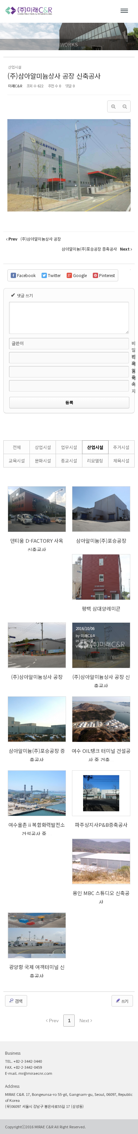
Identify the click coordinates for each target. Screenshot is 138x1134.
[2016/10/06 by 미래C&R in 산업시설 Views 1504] (101, 509)
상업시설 (43, 447)
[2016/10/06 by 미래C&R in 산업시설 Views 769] (37, 719)
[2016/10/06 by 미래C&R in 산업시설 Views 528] (101, 793)
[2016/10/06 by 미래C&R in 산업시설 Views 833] (101, 577)
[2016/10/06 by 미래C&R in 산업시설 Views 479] (37, 935)
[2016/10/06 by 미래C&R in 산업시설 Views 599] (37, 645)
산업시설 (95, 447)
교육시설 (17, 460)
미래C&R (15, 85)
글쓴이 (18, 343)
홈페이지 (134, 381)
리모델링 (95, 460)
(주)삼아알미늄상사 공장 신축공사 (53, 76)
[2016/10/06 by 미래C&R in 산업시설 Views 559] (101, 719)
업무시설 (69, 447)
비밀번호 (134, 353)
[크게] (113, 106)
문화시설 (43, 460)
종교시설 (69, 460)
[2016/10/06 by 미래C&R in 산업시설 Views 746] (37, 793)
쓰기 (124, 1001)
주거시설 (121, 447)
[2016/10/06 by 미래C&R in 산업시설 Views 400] (101, 861)
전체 (17, 447)
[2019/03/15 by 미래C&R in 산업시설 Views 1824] (37, 509)
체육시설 (121, 460)
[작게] (124, 106)
